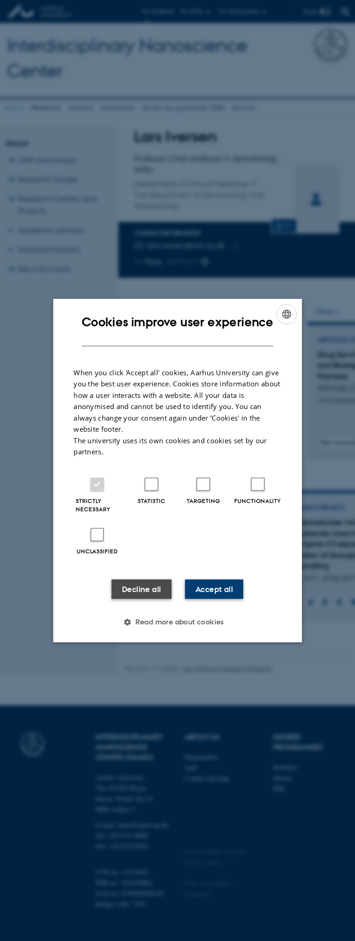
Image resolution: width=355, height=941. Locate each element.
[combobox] (286, 314)
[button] (177, 621)
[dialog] (177, 470)
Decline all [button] (141, 588)
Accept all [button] (214, 588)
